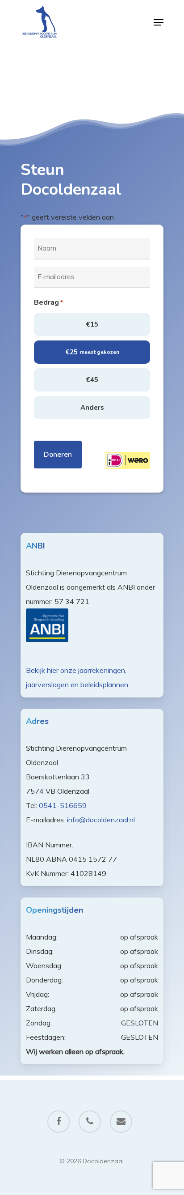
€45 (92, 379)
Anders (92, 407)
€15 (92, 324)
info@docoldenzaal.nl (101, 819)
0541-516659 (63, 805)
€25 (92, 352)
